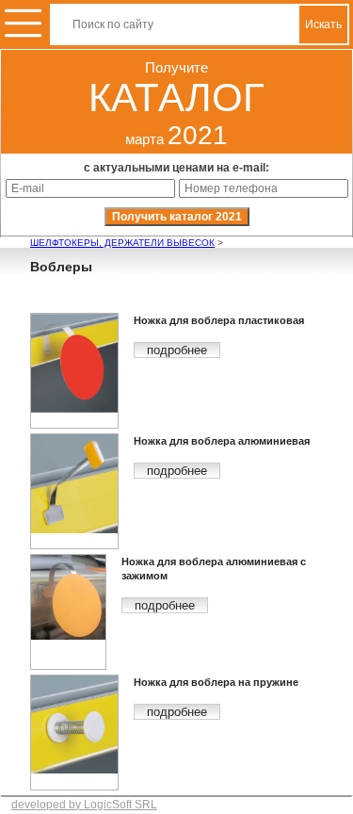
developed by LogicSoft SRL (84, 804)
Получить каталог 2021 (177, 216)
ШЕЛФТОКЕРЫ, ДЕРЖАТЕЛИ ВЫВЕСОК (122, 242)
